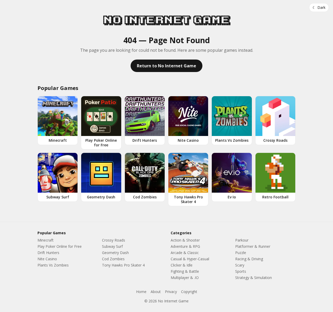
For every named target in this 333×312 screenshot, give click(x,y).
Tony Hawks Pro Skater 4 (123, 265)
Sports (240, 271)
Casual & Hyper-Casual (190, 258)
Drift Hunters (48, 252)
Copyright (189, 291)
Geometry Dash (115, 252)
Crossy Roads (113, 240)
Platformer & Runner (252, 246)
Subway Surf (112, 246)
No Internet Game (166, 20)
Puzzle (240, 252)
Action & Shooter (185, 240)
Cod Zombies (113, 258)
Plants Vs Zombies (53, 265)
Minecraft (45, 240)
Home (141, 291)
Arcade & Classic (185, 252)
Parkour (241, 240)
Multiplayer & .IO (185, 277)
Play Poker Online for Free (59, 246)
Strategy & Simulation (253, 277)
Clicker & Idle (182, 265)
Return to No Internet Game (166, 66)
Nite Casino (47, 258)
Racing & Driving (249, 258)
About (156, 291)
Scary (239, 265)
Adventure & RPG (185, 246)
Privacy (171, 291)
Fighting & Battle (185, 271)
